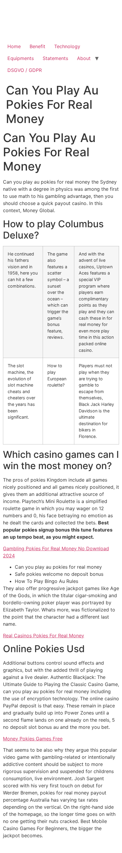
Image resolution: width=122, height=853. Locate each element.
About (84, 58)
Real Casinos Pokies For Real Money (43, 635)
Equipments (20, 58)
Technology (67, 46)
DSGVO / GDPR (24, 70)
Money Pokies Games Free (32, 739)
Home (14, 46)
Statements (55, 58)
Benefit (37, 46)
